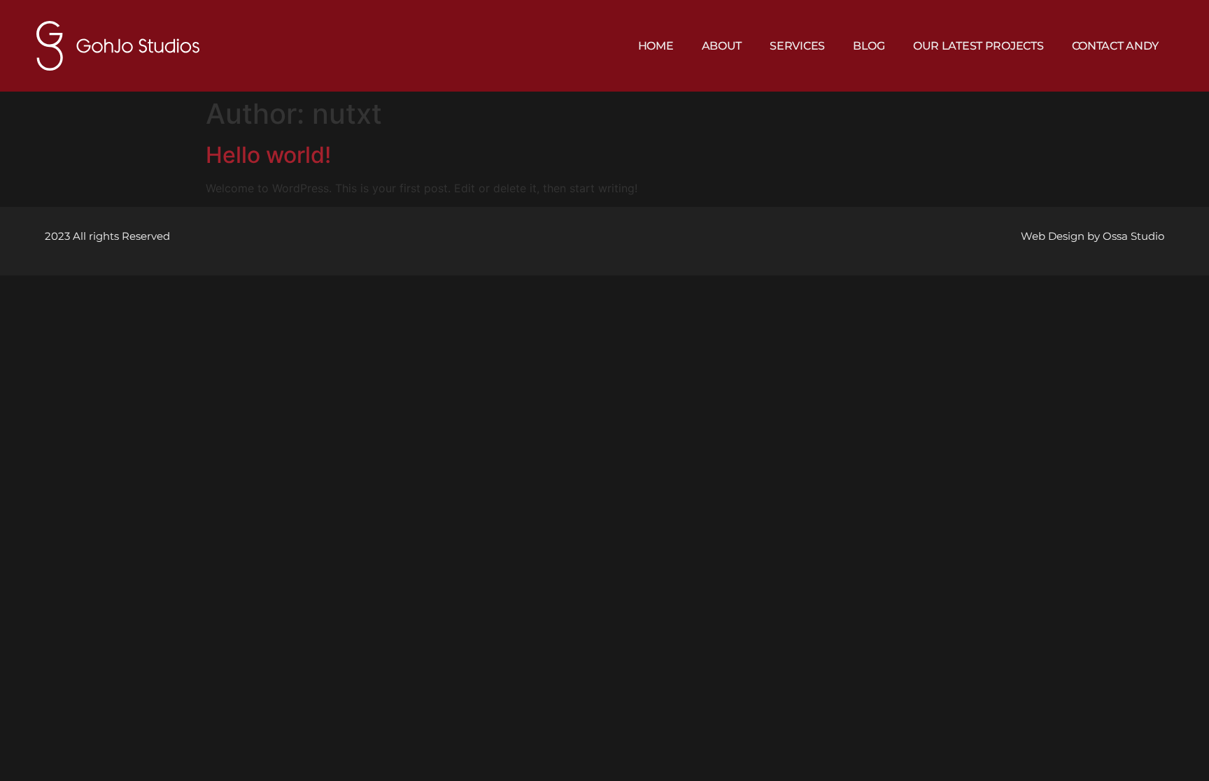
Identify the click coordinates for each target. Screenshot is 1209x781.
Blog (869, 45)
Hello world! (268, 155)
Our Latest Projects (978, 45)
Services (797, 45)
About (722, 45)
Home (656, 45)
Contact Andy (1115, 45)
